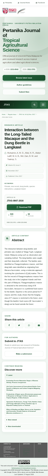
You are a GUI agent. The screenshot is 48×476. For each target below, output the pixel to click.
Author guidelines (24, 85)
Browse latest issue (24, 78)
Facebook (41, 2)
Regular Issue (12, 114)
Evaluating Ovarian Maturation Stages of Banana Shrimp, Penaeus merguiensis (22, 381)
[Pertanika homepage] (14, 11)
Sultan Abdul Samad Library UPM (26, 453)
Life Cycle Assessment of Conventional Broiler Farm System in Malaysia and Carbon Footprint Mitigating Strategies (23, 388)
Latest (10, 375)
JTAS (7, 105)
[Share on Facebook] (9, 325)
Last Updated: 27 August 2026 (24, 474)
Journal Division (39, 451)
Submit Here (24, 92)
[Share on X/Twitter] (19, 325)
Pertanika (8, 2)
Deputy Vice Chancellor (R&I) (26, 451)
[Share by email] (39, 325)
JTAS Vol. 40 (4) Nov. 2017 (27, 114)
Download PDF (25, 207)
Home (3, 114)
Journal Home (25, 2)
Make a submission (24, 354)
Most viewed (12, 420)
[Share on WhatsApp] (29, 325)
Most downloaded (14, 426)
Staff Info (39, 449)
